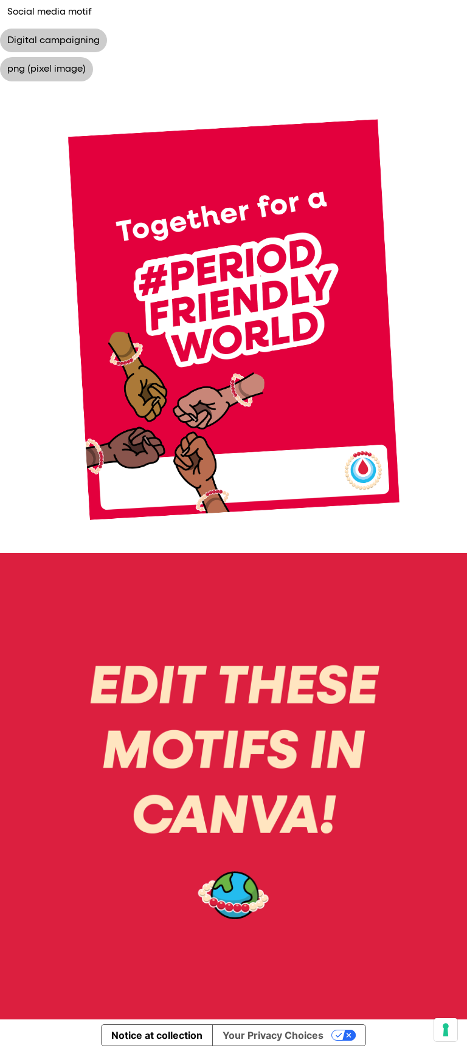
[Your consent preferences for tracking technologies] (445, 1029)
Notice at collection (156, 1035)
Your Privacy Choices (273, 1035)
